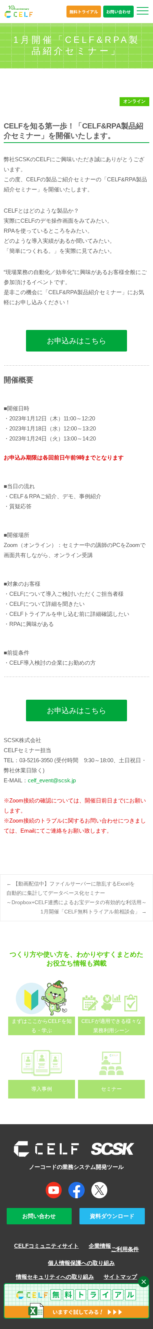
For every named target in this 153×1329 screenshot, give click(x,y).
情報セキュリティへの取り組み (55, 1277)
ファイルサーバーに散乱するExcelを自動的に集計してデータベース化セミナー (76, 893)
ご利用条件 (125, 1249)
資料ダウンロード (112, 1216)
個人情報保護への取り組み (81, 1263)
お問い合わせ (118, 12)
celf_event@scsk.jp (52, 780)
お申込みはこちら (76, 341)
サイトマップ (120, 1277)
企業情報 (100, 1246)
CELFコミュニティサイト (46, 1246)
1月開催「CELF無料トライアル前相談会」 (93, 912)
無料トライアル (83, 12)
